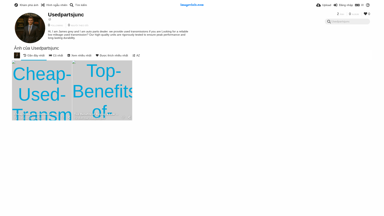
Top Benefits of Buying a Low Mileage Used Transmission (97, 114)
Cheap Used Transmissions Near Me (37, 114)
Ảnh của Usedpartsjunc (31, 118)
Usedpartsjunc (66, 15)
